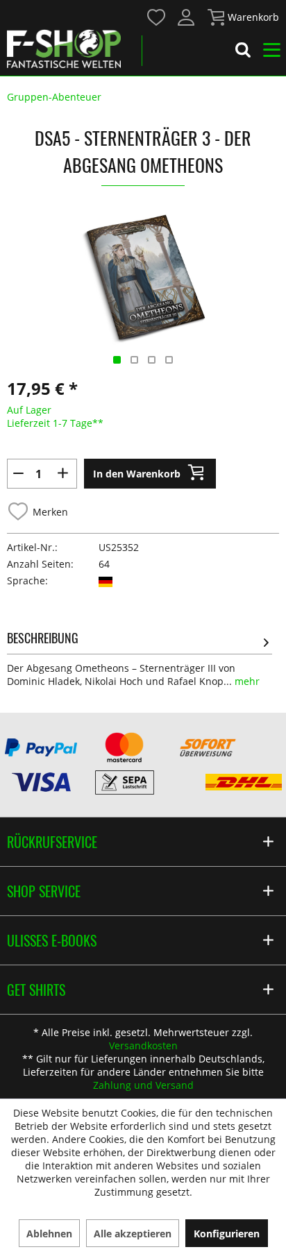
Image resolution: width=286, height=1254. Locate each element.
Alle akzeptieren (132, 1233)
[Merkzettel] (157, 17)
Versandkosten (143, 1045)
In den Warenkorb (136, 473)
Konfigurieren (227, 1233)
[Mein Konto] (187, 17)
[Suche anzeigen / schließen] (243, 52)
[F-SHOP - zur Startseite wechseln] (64, 48)
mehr (246, 681)
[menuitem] (155, 16)
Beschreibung (42, 638)
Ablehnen (49, 1233)
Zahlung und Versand (143, 1085)
